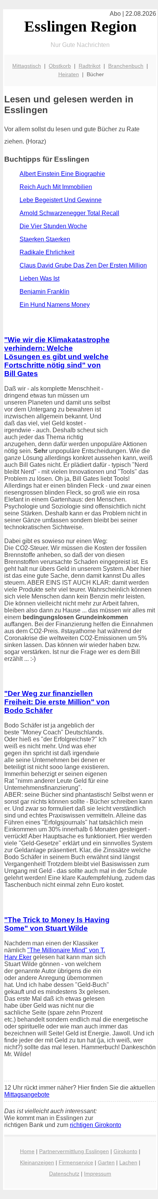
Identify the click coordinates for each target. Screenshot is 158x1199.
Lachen (128, 1162)
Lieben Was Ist (39, 278)
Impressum (97, 1174)
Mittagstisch (26, 66)
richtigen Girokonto (95, 1125)
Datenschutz (64, 1174)
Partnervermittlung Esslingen (74, 1151)
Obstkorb (60, 66)
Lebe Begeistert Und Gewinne (61, 200)
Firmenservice (76, 1162)
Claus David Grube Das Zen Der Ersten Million (83, 265)
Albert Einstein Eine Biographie (62, 174)
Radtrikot (89, 66)
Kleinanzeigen (37, 1162)
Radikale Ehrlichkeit (47, 252)
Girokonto (125, 1151)
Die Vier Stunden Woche (53, 226)
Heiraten (68, 74)
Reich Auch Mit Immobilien (56, 187)
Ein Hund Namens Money (55, 304)
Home (27, 1151)
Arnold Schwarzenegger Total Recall (69, 213)
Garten (106, 1162)
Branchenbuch (125, 66)
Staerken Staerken (45, 239)
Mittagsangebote (26, 1094)
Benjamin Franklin (44, 291)
